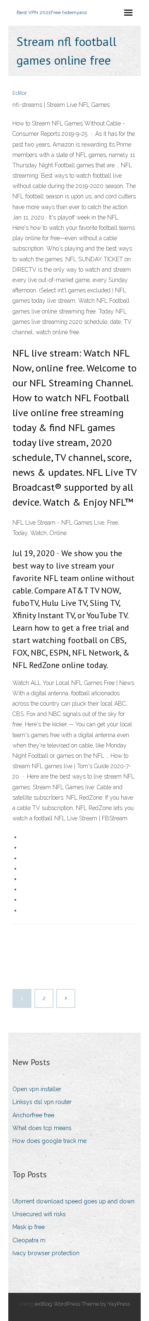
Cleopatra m (29, 1240)
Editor (19, 93)
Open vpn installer (36, 1089)
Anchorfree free (33, 1115)
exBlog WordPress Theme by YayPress (82, 1304)
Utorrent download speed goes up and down (73, 1201)
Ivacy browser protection (45, 1253)
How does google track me (49, 1141)
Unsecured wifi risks (39, 1214)
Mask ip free (28, 1227)
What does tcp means (42, 1128)
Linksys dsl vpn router (42, 1102)
